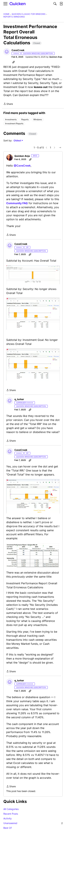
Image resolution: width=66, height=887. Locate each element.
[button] (6, 51)
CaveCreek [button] (18, 50)
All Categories (11, 809)
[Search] (55, 3)
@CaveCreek (22, 165)
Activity (7, 818)
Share (8, 104)
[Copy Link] (14, 61)
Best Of (7, 827)
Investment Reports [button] (14, 123)
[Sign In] (61, 3)
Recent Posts (10, 813)
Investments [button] (11, 119)
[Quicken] (17, 4)
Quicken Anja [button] (55, 57)
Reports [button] (25, 119)
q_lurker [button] (19, 399)
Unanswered (33, 823)
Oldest (18, 140)
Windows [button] (37, 119)
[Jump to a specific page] (60, 147)
